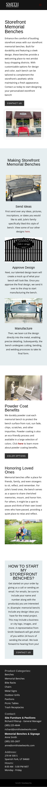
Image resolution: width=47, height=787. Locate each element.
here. (28, 231)
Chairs (8, 686)
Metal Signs (11, 690)
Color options (16, 456)
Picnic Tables (12, 703)
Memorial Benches (15, 678)
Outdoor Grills (12, 694)
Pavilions (9, 699)
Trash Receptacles (14, 707)
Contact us (14, 103)
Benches (9, 674)
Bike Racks (10, 682)
